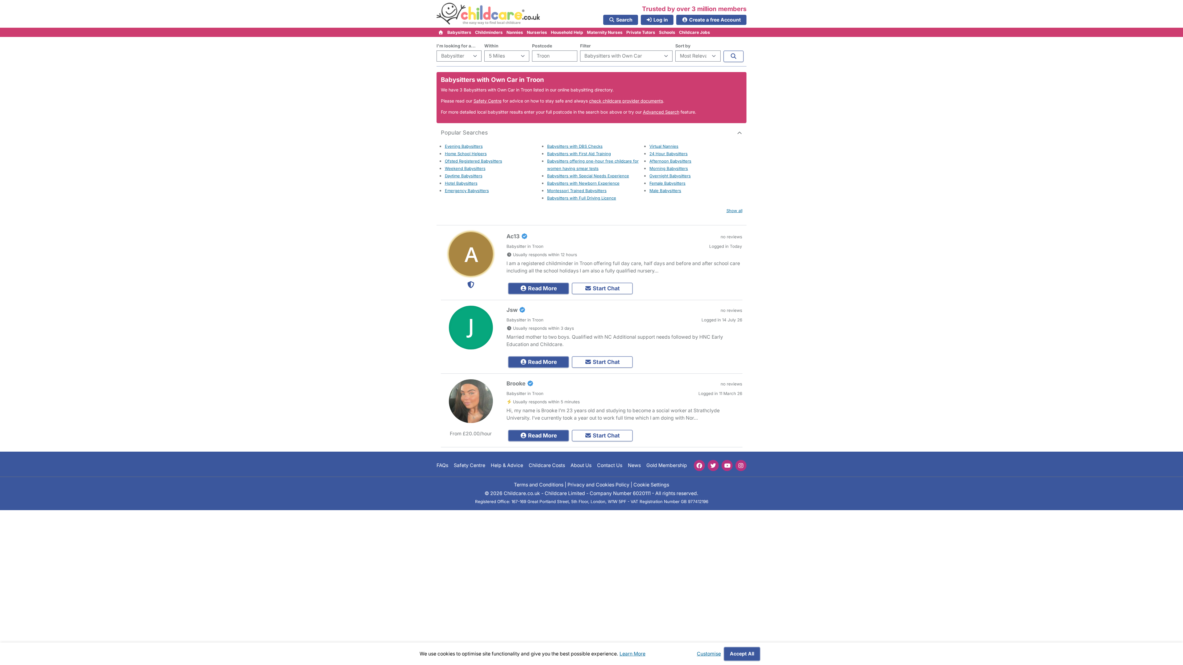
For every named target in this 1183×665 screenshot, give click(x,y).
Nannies (514, 32)
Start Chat (606, 288)
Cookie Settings (651, 484)
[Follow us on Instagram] (740, 465)
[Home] (441, 32)
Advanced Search (661, 112)
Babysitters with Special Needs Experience (588, 175)
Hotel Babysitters (461, 183)
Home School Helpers (466, 153)
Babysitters (459, 32)
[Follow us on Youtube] (727, 465)
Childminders (489, 32)
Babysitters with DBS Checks (575, 146)
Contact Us (609, 465)
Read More (542, 288)
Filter (585, 45)
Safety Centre (488, 100)
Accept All (742, 654)
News (634, 465)
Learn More (632, 654)
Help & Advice (507, 465)
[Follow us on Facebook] (699, 465)
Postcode (542, 45)
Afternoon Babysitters (670, 161)
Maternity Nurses (605, 32)
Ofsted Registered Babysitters (473, 161)
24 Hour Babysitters (668, 153)
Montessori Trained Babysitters (577, 190)
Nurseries (537, 32)
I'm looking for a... (456, 45)
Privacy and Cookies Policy (598, 484)
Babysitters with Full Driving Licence (581, 197)
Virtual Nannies (663, 146)
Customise (709, 654)
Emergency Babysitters (467, 190)
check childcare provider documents (626, 100)
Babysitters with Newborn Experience (583, 183)
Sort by (682, 45)
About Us (581, 465)
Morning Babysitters (668, 168)
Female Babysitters (667, 183)
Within (491, 45)
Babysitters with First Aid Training (579, 153)
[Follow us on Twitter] (713, 465)
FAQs (442, 465)
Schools (667, 32)
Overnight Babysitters (670, 175)
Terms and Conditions (538, 484)
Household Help (567, 32)
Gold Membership (666, 465)
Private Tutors (640, 32)
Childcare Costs (547, 465)
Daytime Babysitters (463, 175)
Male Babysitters (665, 190)
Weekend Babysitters (465, 168)
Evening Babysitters (464, 146)
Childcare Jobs (694, 32)
